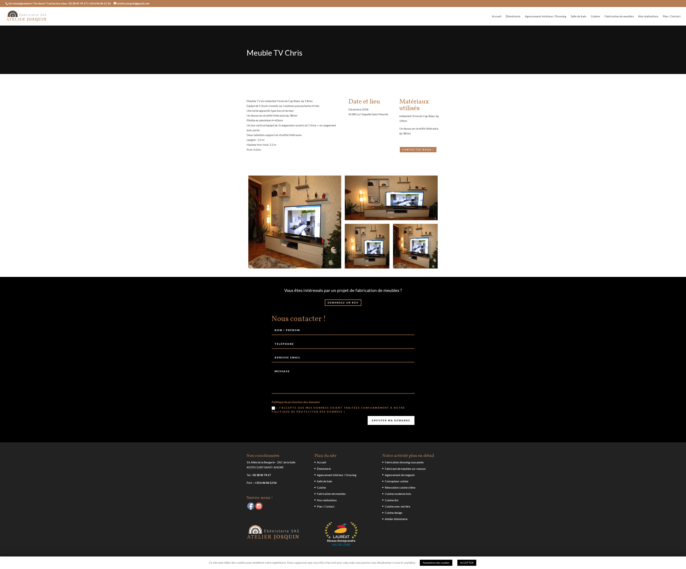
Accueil (496, 16)
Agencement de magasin (400, 475)
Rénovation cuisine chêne (400, 487)
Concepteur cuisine (396, 481)
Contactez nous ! (418, 149)
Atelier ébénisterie (396, 519)
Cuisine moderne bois (398, 493)
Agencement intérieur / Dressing (545, 16)
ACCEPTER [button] (466, 562)
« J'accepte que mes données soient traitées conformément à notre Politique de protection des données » (338, 409)
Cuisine (595, 16)
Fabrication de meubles (619, 16)
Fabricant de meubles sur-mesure (405, 468)
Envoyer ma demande (391, 420)
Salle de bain (578, 16)
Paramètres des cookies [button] (436, 562)
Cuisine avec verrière (397, 506)
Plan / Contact (672, 16)
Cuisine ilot (391, 500)
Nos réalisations (648, 16)
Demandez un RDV (343, 302)
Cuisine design (393, 512)
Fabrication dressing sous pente (404, 462)
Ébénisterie (513, 16)
